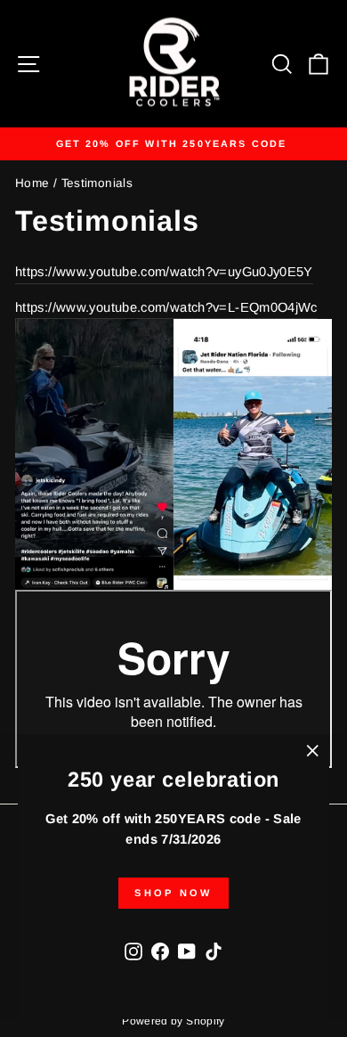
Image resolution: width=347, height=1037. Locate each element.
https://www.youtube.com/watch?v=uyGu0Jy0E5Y (164, 272)
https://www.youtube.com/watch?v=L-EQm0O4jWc (166, 307)
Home (32, 183)
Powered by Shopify (173, 1021)
